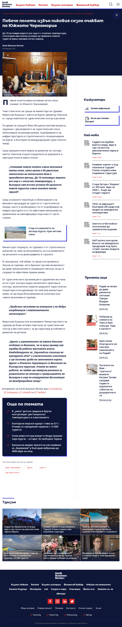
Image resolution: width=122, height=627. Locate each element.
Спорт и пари (58, 589)
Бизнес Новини (25, 4)
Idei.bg (89, 615)
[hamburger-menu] (118, 4)
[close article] (117, 15)
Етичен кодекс (86, 608)
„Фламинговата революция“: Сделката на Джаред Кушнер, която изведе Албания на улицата (60, 555)
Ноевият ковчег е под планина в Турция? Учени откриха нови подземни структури (59, 529)
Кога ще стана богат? (97, 120)
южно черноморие (12, 467)
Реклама (59, 608)
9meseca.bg (105, 399)
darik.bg (103, 308)
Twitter (41, 392)
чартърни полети (12, 472)
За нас (98, 608)
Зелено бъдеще (18, 589)
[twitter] (71, 601)
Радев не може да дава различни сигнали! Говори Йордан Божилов (108, 295)
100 (46, 589)
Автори (61, 593)
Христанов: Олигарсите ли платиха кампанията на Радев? (108, 347)
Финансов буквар (87, 4)
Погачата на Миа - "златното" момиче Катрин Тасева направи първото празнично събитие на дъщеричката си (107, 380)
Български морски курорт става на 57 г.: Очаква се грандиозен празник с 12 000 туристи (36, 426)
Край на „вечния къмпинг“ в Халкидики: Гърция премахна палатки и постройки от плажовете (99, 529)
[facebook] (50, 601)
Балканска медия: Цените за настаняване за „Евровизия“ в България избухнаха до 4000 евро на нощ (36, 448)
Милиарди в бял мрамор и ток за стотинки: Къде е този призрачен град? (98, 555)
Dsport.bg (53, 615)
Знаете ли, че (105, 589)
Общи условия (27, 608)
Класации (74, 589)
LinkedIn (27, 392)
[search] (110, 4)
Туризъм (29, 14)
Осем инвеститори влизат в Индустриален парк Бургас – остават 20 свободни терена (37, 437)
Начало (7, 14)
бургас (30, 467)
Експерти (35, 589)
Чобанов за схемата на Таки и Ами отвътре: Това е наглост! (107, 322)
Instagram (12, 392)
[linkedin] (64, 601)
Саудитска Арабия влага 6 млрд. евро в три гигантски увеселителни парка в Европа (21, 529)
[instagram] (57, 601)
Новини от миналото (98, 584)
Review (43, 4)
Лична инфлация (100, 108)
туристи (42, 467)
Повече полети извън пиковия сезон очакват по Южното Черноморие (64, 14)
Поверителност (44, 608)
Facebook (56, 388)
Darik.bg (37, 615)
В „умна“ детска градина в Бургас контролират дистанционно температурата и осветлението (32, 414)
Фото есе (89, 589)
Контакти (70, 608)
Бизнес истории (62, 4)
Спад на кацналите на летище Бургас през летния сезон (44, 231)
